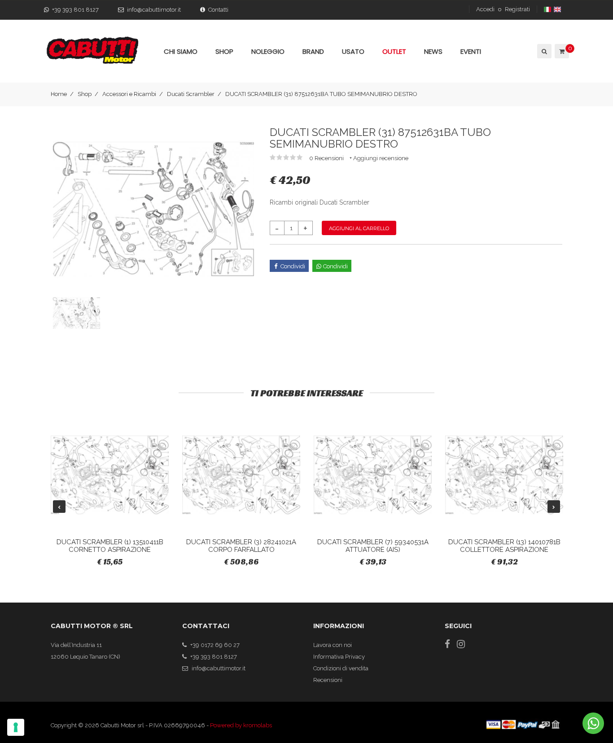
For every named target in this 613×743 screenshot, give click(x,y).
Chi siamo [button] (180, 51)
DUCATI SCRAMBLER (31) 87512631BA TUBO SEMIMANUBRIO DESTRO (321, 94)
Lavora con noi (332, 645)
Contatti (218, 9)
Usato (353, 51)
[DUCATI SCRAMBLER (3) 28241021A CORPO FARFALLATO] (241, 475)
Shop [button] (224, 51)
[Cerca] (544, 51)
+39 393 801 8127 (75, 9)
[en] (558, 9)
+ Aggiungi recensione (379, 158)
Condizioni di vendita (340, 668)
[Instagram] (461, 644)
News (433, 51)
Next (553, 506)
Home (59, 94)
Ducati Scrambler (191, 94)
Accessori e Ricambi (129, 94)
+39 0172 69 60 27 (215, 645)
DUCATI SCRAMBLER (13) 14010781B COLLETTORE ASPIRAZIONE (504, 546)
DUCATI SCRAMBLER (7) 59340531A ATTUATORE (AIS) (373, 546)
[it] (548, 9)
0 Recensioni (327, 158)
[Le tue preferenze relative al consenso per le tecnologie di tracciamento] (15, 727)
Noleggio (268, 51)
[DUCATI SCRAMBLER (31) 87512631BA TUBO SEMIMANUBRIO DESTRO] (153, 208)
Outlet (394, 51)
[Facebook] (447, 644)
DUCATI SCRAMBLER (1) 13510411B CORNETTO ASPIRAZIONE (110, 546)
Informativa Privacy (339, 656)
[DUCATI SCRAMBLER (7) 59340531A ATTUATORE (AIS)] (373, 475)
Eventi (470, 51)
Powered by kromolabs (241, 725)
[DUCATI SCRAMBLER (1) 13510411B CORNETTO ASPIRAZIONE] (110, 475)
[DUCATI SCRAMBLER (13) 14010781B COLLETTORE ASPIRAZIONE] (504, 475)
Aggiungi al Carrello (359, 228)
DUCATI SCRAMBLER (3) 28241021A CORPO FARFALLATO (241, 546)
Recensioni (327, 680)
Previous (59, 506)
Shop (85, 94)
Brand (313, 51)
